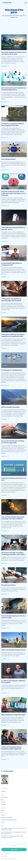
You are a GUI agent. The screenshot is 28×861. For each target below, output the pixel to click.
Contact (3, 804)
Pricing (3, 802)
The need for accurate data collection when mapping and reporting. (12, 836)
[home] (6, 2)
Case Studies (4, 797)
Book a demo (14, 849)
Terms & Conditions (5, 853)
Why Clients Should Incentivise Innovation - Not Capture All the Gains (13, 829)
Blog (2, 799)
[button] (25, 2)
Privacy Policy (4, 856)
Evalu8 (3, 822)
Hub (2, 812)
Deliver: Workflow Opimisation (9, 819)
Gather (3, 810)
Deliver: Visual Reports (7, 817)
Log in (14, 845)
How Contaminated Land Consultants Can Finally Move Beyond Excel (13, 832)
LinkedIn (3, 791)
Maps (2, 815)
